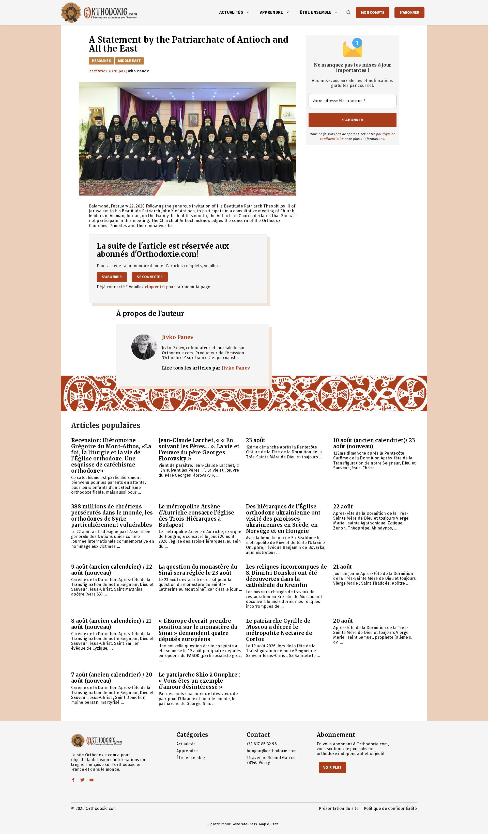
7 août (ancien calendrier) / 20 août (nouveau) (111, 677)
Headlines (101, 61)
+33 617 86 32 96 (262, 744)
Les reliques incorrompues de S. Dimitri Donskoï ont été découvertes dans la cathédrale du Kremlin (286, 576)
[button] (249, 12)
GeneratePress (244, 824)
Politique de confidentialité (390, 808)
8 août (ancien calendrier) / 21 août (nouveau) (111, 624)
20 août (343, 621)
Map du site (269, 824)
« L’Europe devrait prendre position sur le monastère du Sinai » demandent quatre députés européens (198, 630)
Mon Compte (372, 12)
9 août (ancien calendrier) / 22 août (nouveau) (111, 570)
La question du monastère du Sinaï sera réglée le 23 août (198, 570)
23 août (256, 440)
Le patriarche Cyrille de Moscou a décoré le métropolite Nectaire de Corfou (279, 630)
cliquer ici (155, 286)
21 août (342, 567)
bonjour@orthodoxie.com (272, 750)
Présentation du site (339, 808)
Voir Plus (332, 767)
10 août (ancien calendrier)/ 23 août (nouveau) (374, 443)
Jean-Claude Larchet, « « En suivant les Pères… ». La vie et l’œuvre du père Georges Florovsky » (199, 449)
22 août (343, 506)
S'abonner (409, 12)
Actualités (231, 12)
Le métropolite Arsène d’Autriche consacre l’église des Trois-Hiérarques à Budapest (196, 515)
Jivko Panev (178, 337)
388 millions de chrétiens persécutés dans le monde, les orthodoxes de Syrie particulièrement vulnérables (112, 515)
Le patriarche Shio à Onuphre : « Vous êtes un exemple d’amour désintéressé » (199, 680)
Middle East (129, 61)
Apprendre (271, 12)
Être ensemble (315, 12)
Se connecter (150, 277)
